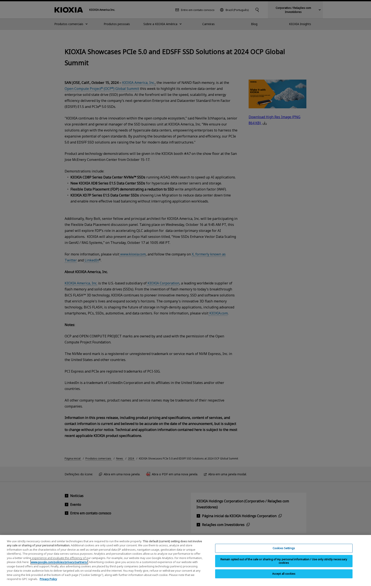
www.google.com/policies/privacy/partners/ (59, 562)
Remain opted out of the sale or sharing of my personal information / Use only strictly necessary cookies (283, 561)
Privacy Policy (48, 579)
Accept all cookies (283, 573)
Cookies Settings (284, 548)
